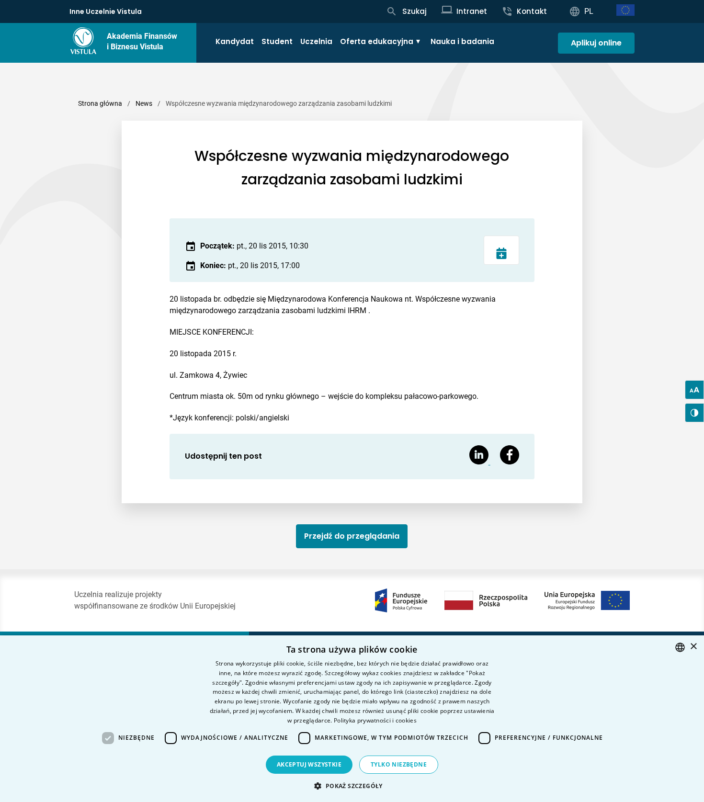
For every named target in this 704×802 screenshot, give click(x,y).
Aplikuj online (596, 42)
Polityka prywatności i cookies (375, 720)
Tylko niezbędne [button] (399, 764)
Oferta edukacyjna (376, 41)
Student (277, 41)
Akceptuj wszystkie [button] (309, 764)
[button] (351, 786)
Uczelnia (316, 41)
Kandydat (235, 41)
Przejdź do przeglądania (351, 536)
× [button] (693, 646)
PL (588, 11)
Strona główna (100, 103)
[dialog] (352, 718)
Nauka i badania (462, 41)
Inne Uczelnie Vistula (105, 11)
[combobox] (680, 647)
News (144, 103)
